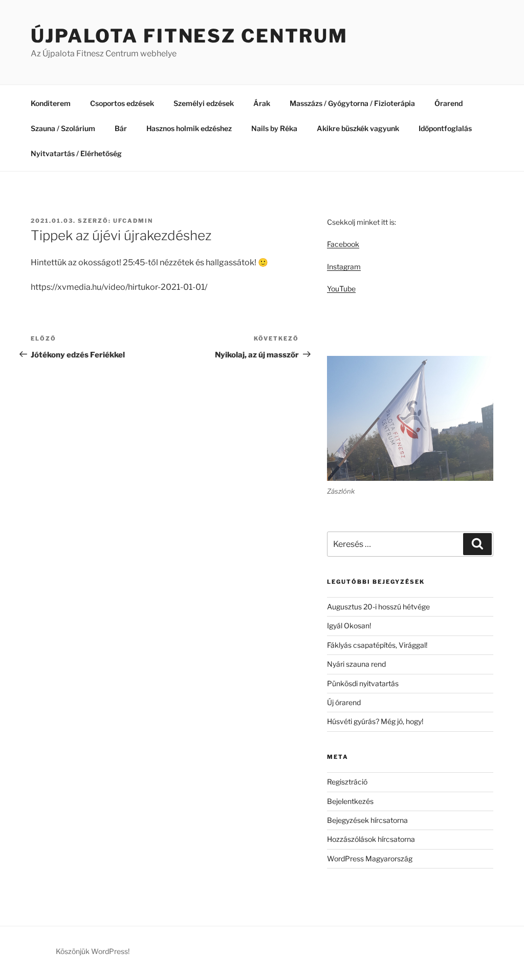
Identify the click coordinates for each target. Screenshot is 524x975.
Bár (121, 128)
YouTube (341, 288)
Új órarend (344, 702)
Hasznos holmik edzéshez (189, 128)
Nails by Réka (274, 128)
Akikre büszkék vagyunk (358, 128)
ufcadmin (133, 220)
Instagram (344, 266)
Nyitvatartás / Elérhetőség (76, 153)
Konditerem (51, 103)
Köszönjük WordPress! (92, 951)
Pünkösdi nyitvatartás (363, 683)
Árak (261, 103)
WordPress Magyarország (369, 858)
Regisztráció (347, 781)
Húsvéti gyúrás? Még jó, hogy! (375, 721)
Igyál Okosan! (349, 625)
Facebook (343, 244)
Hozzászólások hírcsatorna (371, 839)
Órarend (448, 103)
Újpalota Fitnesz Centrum (189, 36)
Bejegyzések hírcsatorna (367, 820)
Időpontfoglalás (445, 128)
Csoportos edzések (122, 103)
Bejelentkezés (350, 801)
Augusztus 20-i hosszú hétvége (378, 606)
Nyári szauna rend (356, 664)
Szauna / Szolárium (63, 128)
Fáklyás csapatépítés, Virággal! (377, 645)
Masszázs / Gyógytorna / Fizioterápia (352, 103)
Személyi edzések (203, 103)
